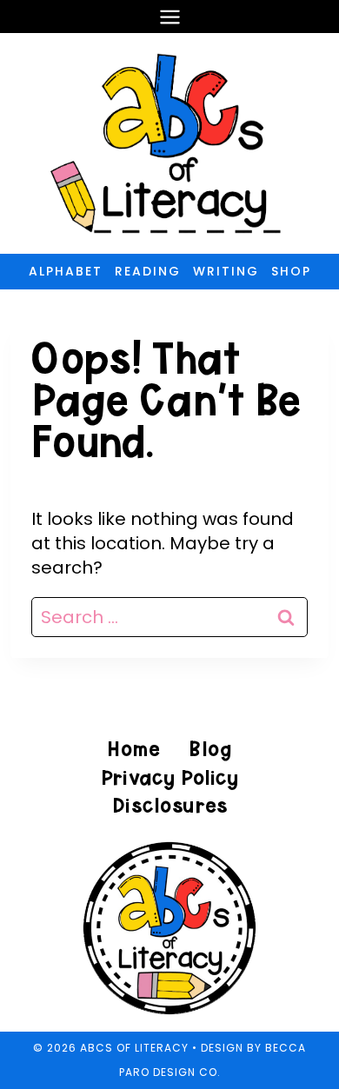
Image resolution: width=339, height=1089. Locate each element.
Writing (226, 271)
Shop (291, 271)
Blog (210, 748)
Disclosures (170, 805)
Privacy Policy (169, 777)
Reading (148, 271)
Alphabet (66, 271)
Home (134, 748)
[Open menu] (169, 16)
